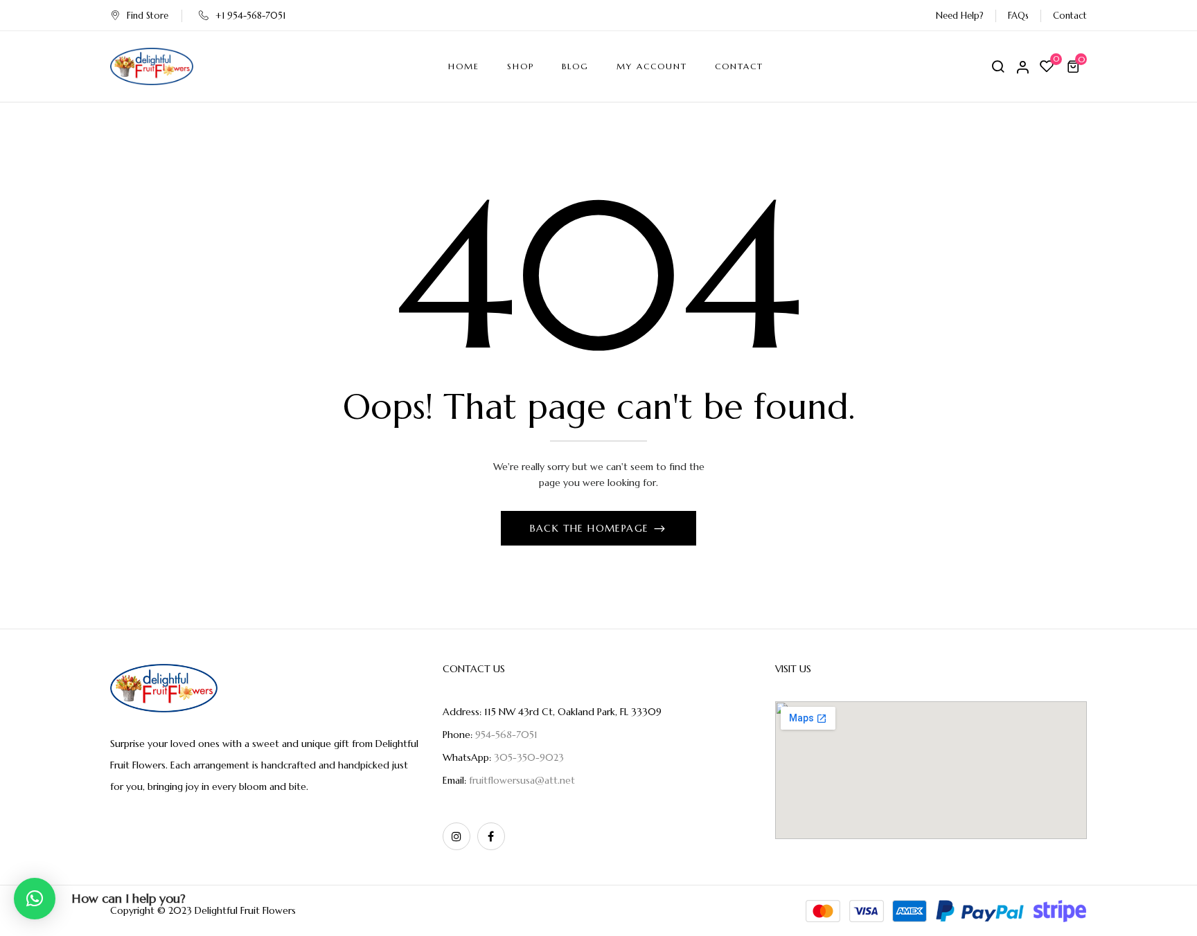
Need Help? (960, 15)
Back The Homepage (591, 528)
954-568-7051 (506, 734)
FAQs (1018, 15)
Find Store (147, 15)
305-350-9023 (529, 757)
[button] (1075, 66)
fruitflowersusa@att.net (522, 780)
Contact (1070, 15)
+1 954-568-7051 (250, 15)
